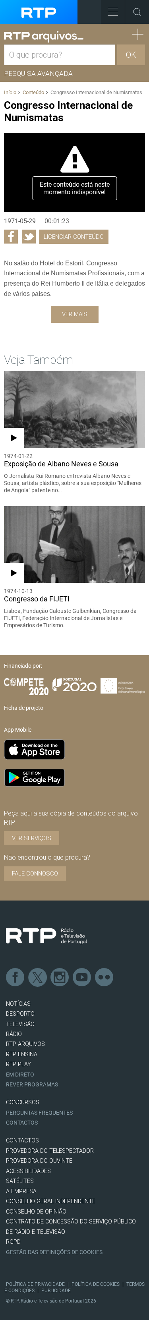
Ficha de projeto (23, 708)
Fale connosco (35, 873)
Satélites (20, 1181)
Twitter (37, 977)
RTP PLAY (18, 1064)
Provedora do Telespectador (50, 1151)
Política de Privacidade (35, 1284)
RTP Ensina (21, 1054)
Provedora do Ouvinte (39, 1161)
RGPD (13, 1242)
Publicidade (56, 1290)
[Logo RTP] (46, 936)
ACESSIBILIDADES (28, 1171)
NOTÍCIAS (18, 1004)
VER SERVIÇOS (31, 838)
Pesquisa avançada (38, 73)
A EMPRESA (21, 1191)
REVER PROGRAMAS (32, 1084)
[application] (74, 173)
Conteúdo (33, 92)
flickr (104, 977)
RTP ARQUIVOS (25, 1044)
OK (131, 55)
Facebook (15, 977)
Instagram (60, 977)
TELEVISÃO (20, 1024)
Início (10, 92)
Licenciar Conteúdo (74, 236)
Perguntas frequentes (39, 1112)
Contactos (22, 1122)
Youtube (82, 977)
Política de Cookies (96, 1284)
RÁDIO (14, 1034)
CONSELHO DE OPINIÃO (36, 1211)
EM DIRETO (20, 1074)
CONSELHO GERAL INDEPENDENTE (50, 1201)
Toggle (137, 12)
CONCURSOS (22, 1102)
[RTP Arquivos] (43, 37)
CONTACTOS (22, 1140)
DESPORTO (20, 1014)
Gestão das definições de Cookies (54, 1252)
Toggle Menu (113, 12)
